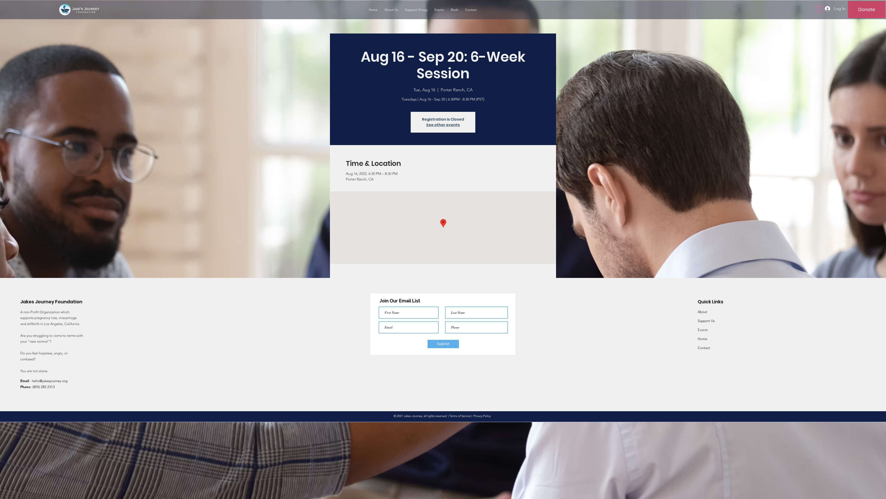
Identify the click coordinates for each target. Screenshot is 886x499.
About (702, 312)
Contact (704, 348)
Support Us (706, 321)
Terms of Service (460, 416)
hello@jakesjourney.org (49, 381)
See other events (443, 125)
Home (702, 339)
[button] (819, 8)
